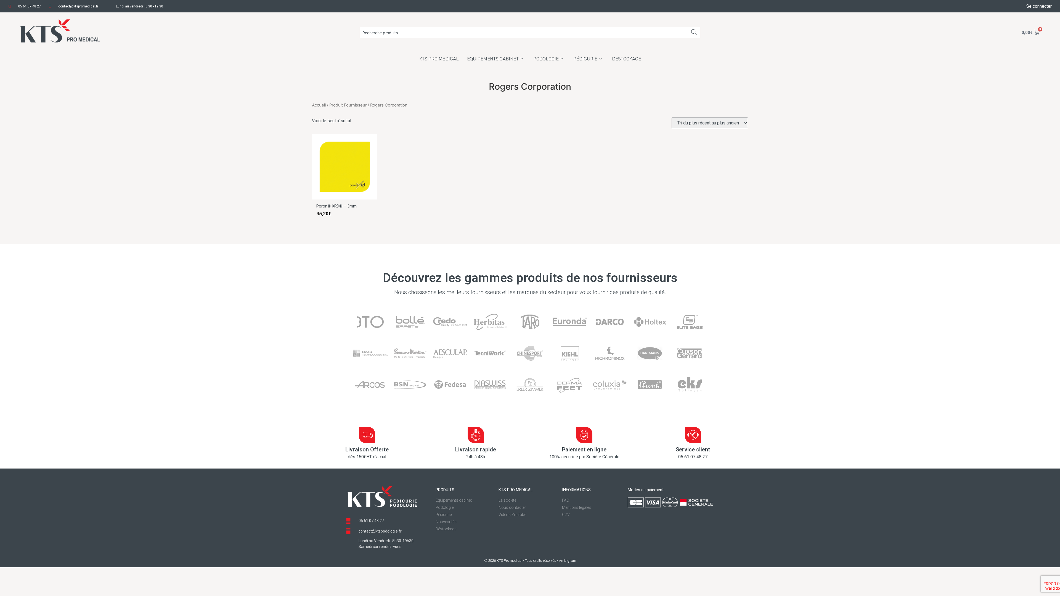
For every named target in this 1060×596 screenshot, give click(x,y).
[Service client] (693, 435)
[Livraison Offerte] (367, 435)
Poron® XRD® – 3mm (336, 206)
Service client (693, 449)
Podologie (546, 59)
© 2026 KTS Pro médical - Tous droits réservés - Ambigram (530, 560)
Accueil (319, 105)
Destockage (626, 59)
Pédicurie (585, 59)
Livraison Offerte (367, 449)
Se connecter (1039, 6)
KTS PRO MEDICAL (439, 59)
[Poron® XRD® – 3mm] (344, 198)
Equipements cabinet (493, 59)
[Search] (694, 32)
